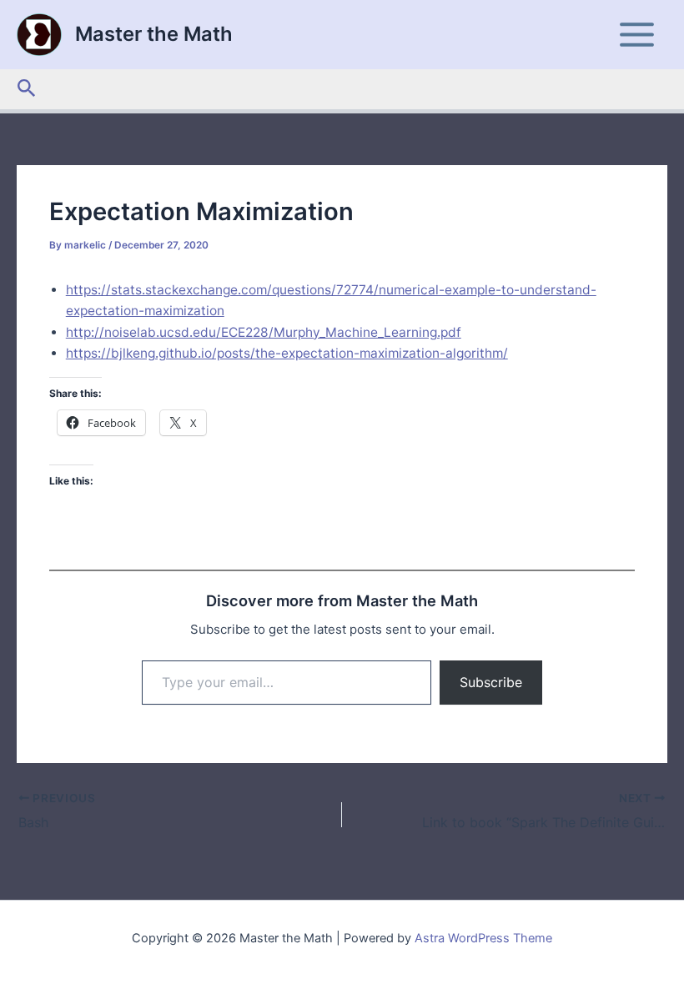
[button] (27, 89)
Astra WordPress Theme (483, 938)
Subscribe (491, 682)
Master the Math (154, 34)
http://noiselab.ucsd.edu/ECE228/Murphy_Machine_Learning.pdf (263, 332)
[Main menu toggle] (637, 34)
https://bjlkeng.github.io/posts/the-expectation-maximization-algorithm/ (287, 353)
